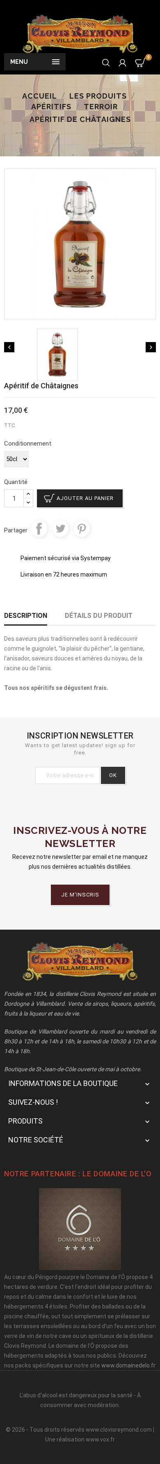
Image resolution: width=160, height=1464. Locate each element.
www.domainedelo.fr (128, 1365)
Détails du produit (99, 615)
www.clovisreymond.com (119, 1429)
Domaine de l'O (122, 1173)
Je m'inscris (80, 895)
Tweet (60, 528)
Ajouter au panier (85, 498)
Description (25, 615)
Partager (39, 528)
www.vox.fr (100, 1439)
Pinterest (81, 528)
